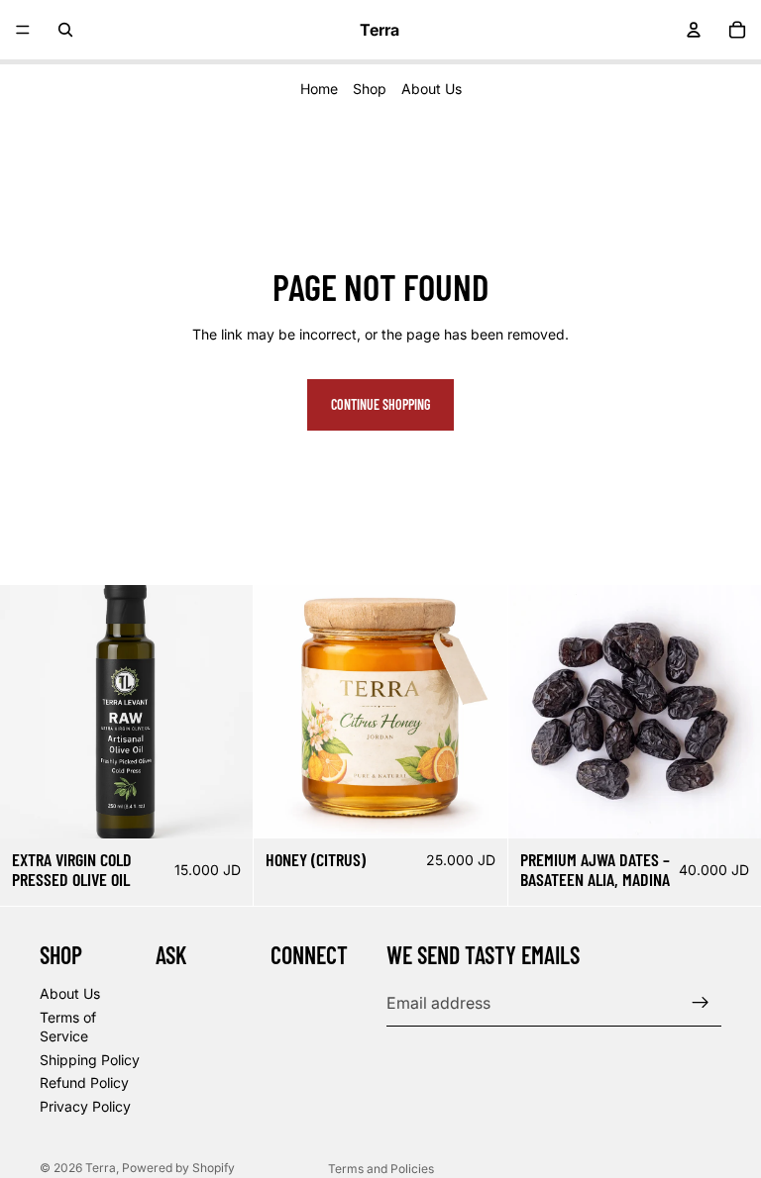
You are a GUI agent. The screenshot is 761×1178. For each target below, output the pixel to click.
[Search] (65, 29)
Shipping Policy (90, 1058)
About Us (431, 88)
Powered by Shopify (178, 1167)
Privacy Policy (85, 1105)
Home (319, 88)
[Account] (693, 29)
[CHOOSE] (223, 808)
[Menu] (23, 29)
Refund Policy (84, 1082)
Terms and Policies (381, 1168)
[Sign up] (700, 1003)
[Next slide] (223, 712)
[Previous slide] (29, 712)
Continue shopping (380, 404)
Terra (100, 1167)
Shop (369, 88)
